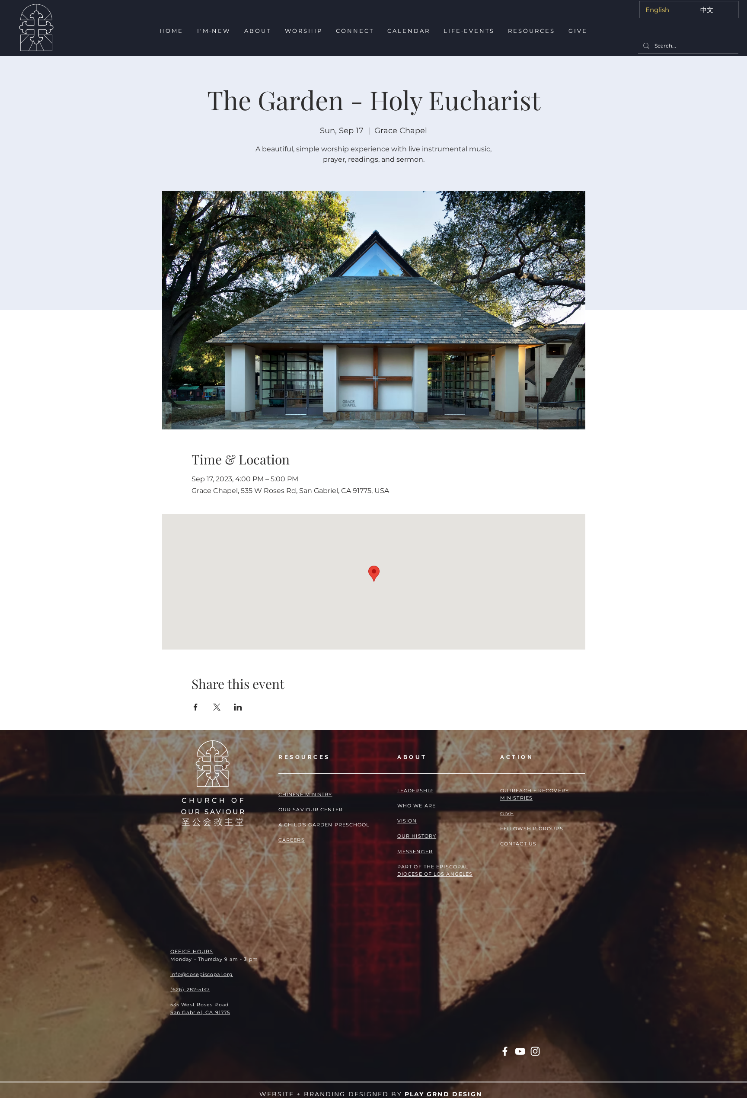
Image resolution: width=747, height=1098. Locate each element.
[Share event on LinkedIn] (238, 707)
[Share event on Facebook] (196, 707)
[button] (212, 31)
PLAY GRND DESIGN (443, 1094)
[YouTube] (520, 1051)
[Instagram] (535, 1051)
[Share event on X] (217, 707)
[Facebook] (505, 1051)
